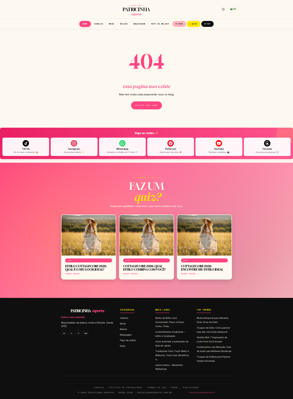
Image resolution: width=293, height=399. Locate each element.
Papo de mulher (160, 23)
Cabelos (98, 23)
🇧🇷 (233, 9)
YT (71, 333)
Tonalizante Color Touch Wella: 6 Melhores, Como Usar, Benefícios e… (172, 355)
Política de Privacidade (125, 387)
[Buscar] (223, 9)
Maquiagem (139, 23)
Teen (179, 23)
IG (64, 333)
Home (85, 23)
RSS (85, 333)
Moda (111, 23)
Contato (99, 387)
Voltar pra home (146, 105)
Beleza (124, 23)
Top (207, 23)
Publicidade (191, 387)
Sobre (174, 387)
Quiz (193, 23)
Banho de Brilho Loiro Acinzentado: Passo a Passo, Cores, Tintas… (169, 322)
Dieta (122, 346)
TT (79, 333)
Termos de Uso (156, 387)
